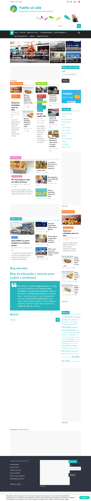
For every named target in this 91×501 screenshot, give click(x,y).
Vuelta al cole (30, 7)
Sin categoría (65, 144)
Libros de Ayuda (66, 127)
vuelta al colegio (73, 361)
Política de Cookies (15, 484)
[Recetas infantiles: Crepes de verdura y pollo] (27, 111)
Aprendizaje (76, 317)
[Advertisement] (35, 73)
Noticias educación (15, 470)
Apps (63, 317)
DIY (76, 324)
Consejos (65, 324)
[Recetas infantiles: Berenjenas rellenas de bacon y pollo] (27, 88)
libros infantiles (68, 337)
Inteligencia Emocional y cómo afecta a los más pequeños (53, 142)
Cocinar (70, 321)
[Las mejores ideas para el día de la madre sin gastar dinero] (41, 162)
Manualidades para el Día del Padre (53, 179)
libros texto (77, 339)
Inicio (16, 32)
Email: (63, 71)
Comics (40, 99)
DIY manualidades (46, 32)
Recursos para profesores (17, 476)
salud (78, 353)
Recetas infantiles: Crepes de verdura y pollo (27, 122)
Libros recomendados (68, 339)
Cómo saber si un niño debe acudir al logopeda (58, 58)
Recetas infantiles (20, 36)
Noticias (23, 32)
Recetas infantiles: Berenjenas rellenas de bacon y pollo (28, 99)
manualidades (66, 341)
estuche (77, 330)
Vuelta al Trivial (66, 147)
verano (66, 357)
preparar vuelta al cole (73, 343)
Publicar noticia (42, 36)
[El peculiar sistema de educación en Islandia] (53, 109)
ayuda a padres (70, 320)
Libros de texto (32, 32)
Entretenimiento (60, 32)
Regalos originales (72, 353)
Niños (73, 341)
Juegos (74, 332)
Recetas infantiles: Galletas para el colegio (76, 289)
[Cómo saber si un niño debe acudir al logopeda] (57, 54)
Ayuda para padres (41, 96)
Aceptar (84, 497)
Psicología (66, 345)
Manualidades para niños (17, 479)
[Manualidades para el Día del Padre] (41, 176)
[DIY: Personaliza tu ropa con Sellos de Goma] (22, 162)
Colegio (75, 322)
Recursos (14, 237)
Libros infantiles (40, 107)
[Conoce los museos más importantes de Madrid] (53, 88)
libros (72, 335)
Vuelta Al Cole (27, 60)
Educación (66, 327)
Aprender (68, 317)
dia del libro (71, 324)
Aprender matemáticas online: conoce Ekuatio (72, 46)
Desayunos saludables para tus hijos (70, 233)
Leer (69, 335)
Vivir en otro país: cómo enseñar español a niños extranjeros (73, 57)
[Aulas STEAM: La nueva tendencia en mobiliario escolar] (57, 42)
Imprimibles (69, 332)
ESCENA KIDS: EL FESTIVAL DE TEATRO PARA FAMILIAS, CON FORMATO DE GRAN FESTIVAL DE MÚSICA (30, 55)
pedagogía (64, 343)
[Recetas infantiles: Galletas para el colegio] (67, 285)
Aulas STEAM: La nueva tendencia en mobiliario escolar (57, 45)
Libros (32, 36)
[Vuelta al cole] (12, 33)
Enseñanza (74, 327)
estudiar (63, 332)
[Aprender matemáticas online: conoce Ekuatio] (73, 42)
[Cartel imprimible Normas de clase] (41, 189)
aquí (66, 499)
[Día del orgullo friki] (41, 88)
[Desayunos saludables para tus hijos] (16, 88)
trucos (63, 357)
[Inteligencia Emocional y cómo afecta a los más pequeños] (53, 131)
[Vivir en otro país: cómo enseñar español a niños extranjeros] (73, 54)
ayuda (64, 320)
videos (70, 357)
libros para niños (76, 337)
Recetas (69, 348)
